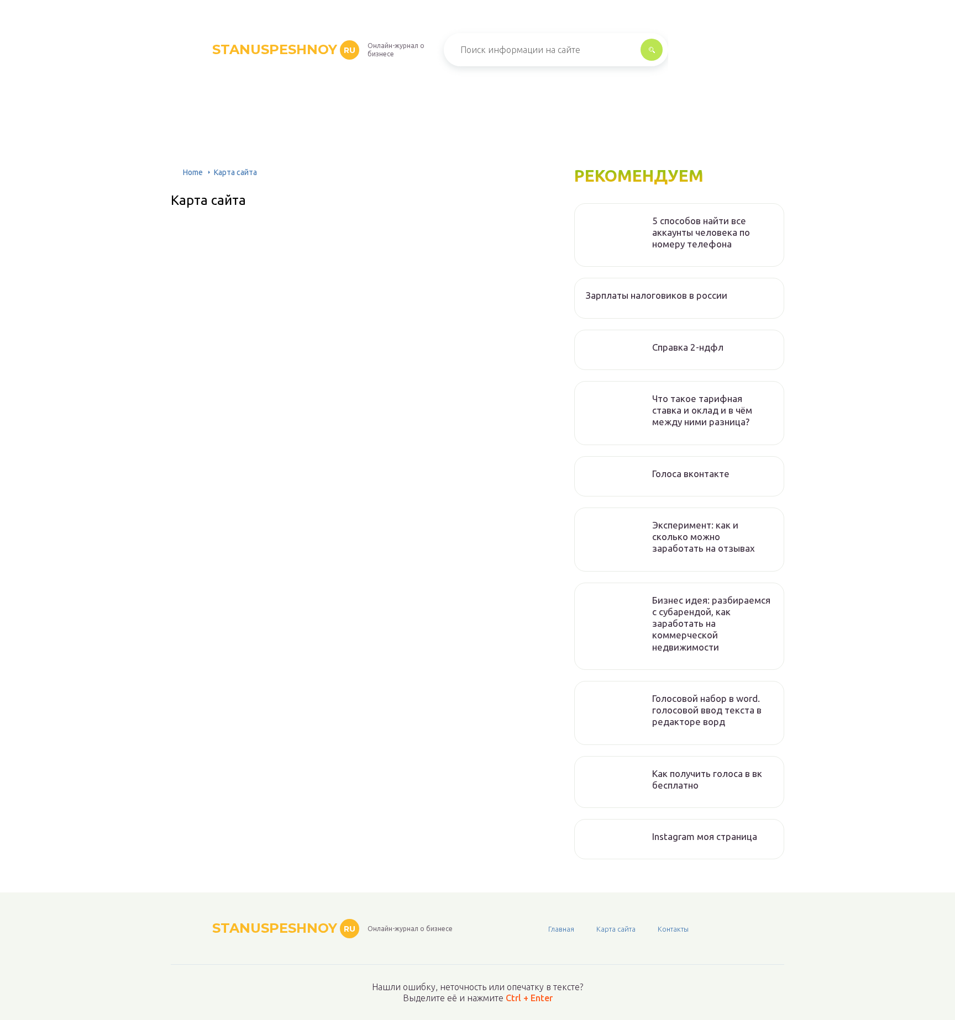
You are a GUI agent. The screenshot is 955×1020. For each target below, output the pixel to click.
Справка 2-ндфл (687, 347)
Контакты (673, 929)
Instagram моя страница (704, 836)
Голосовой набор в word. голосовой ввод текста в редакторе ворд (707, 710)
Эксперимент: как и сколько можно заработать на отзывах (703, 537)
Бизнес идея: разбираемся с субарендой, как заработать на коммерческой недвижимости (711, 623)
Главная (561, 929)
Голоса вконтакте (691, 473)
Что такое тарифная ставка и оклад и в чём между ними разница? (702, 410)
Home (193, 172)
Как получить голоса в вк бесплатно (707, 779)
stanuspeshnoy (283, 49)
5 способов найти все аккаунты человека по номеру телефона (701, 232)
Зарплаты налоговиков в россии (656, 295)
